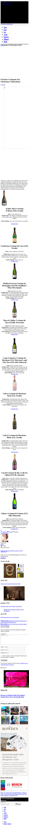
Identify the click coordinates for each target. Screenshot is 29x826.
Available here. (14, 223)
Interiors (6, 815)
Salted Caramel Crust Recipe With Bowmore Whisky (10, 583)
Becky (3, 84)
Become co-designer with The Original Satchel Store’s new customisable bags (13, 696)
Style (6, 690)
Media (5, 819)
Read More (3, 558)
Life (4, 811)
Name (2, 647)
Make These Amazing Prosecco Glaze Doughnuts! (10, 617)
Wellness (6, 817)
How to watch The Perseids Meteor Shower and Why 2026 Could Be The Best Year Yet (14, 794)
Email (2, 650)
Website (2, 652)
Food (5, 809)
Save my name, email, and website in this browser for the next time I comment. (14, 656)
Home (5, 2)
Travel (5, 813)
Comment (3, 634)
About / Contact (7, 4)
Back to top (3, 800)
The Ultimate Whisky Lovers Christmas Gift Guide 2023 (11, 606)
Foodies (2, 45)
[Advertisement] (14, 62)
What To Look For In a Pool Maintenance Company (13, 792)
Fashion (2, 690)
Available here (14, 334)
